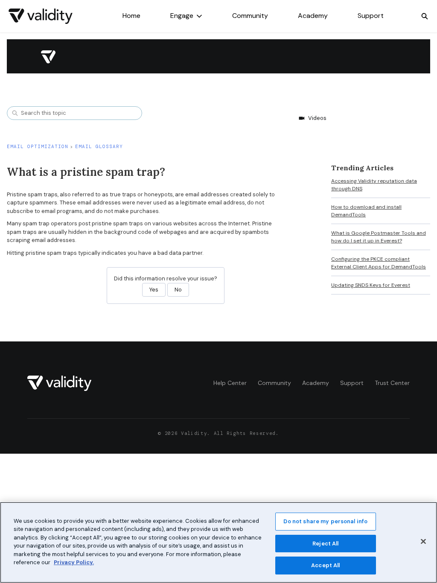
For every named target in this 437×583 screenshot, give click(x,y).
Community (250, 15)
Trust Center (392, 383)
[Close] (423, 541)
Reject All (325, 543)
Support (371, 15)
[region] (218, 542)
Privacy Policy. (74, 562)
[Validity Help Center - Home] (41, 16)
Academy (313, 15)
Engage (181, 15)
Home (131, 15)
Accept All (325, 565)
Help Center (230, 383)
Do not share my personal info (325, 521)
